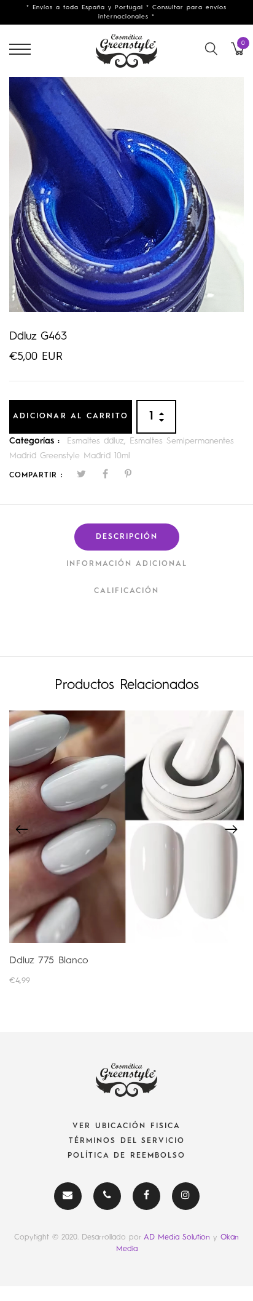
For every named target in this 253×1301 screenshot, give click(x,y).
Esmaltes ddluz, (98, 441)
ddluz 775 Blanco (48, 961)
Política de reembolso (126, 1156)
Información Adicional (126, 564)
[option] (126, 194)
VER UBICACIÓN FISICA (126, 1126)
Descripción (127, 537)
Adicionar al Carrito (70, 416)
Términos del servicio (127, 1141)
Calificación (126, 591)
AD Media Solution (178, 1237)
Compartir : (36, 475)
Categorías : (34, 441)
